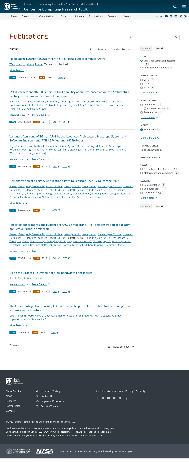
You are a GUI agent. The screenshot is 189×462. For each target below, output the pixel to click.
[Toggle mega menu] (184, 6)
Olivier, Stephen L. (98, 105)
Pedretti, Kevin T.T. (77, 190)
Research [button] (27, 16)
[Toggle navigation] (5, 16)
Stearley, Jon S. (39, 319)
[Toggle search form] (175, 6)
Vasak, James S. (75, 315)
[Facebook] (157, 16)
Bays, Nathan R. (18, 101)
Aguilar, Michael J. (77, 101)
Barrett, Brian (17, 186)
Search (127, 16)
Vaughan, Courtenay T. (58, 193)
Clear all (160, 48)
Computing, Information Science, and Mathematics (67, 4)
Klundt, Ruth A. (35, 64)
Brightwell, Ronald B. (20, 245)
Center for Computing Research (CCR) (56, 9)
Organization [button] (46, 16)
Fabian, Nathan (41, 197)
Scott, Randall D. (118, 105)
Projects (65, 16)
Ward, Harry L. (17, 64)
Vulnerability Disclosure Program (117, 451)
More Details (17, 70)
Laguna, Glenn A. (112, 315)
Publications (96, 16)
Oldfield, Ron (58, 190)
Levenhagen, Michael (110, 186)
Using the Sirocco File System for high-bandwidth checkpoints (50, 272)
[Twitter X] (181, 16)
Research (29, 4)
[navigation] (98, 49)
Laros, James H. (72, 186)
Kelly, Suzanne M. (35, 186)
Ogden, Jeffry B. (78, 105)
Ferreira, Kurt (58, 197)
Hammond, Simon (56, 101)
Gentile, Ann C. (75, 197)
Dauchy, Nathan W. (55, 315)
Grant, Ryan (115, 101)
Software (79, 16)
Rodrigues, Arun (97, 190)
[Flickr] (171, 16)
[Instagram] (161, 16)
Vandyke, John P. (36, 193)
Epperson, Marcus (19, 319)
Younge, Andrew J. (37, 108)
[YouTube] (166, 16)
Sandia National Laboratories (20, 428)
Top (180, 458)
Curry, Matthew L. (98, 101)
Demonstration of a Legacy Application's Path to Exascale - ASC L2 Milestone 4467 (64, 180)
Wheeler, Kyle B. (81, 193)
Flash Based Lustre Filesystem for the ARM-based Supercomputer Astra (57, 58)
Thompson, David (19, 241)
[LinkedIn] (176, 16)
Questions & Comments (109, 391)
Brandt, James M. (100, 193)
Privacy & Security (135, 391)
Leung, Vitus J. (89, 186)
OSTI (60, 77)
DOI (55, 121)
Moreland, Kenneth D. (38, 190)
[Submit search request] (176, 37)
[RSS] (186, 16)
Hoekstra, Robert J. (19, 105)
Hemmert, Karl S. (94, 197)
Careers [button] (111, 16)
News (14, 16)
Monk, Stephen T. (58, 105)
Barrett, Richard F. (118, 190)
